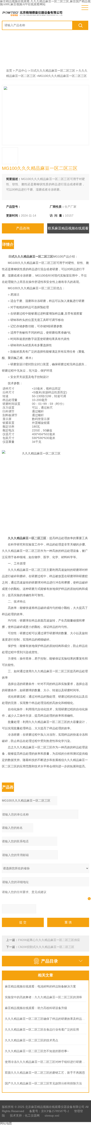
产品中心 (21, 70)
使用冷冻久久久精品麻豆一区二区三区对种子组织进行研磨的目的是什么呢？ (45, 1062)
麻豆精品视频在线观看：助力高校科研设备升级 (36, 1008)
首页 (9, 70)
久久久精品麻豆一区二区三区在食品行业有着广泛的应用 (42, 1029)
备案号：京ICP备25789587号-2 (49, 1111)
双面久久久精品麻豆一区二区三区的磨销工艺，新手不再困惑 (45, 1072)
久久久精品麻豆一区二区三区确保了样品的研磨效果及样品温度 (45, 1018)
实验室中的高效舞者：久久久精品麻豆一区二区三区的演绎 (43, 997)
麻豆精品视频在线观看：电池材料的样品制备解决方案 (40, 986)
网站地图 (6, 1123)
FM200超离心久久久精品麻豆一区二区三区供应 (49, 940)
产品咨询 (23, 228)
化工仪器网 (32, 1115)
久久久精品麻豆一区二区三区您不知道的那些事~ (37, 1051)
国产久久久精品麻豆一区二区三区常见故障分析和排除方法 (43, 1083)
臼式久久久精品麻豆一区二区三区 (53, 70)
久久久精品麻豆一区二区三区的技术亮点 (31, 1040)
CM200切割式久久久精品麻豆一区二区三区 (46, 947)
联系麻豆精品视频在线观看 (68, 228)
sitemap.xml (52, 1115)
